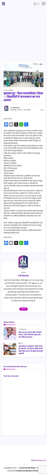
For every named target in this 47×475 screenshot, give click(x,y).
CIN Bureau (16, 108)
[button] (36, 4)
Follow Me (23, 309)
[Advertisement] (23, 32)
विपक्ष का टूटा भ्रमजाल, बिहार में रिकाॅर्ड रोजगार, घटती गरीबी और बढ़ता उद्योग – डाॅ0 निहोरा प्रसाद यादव (30, 335)
